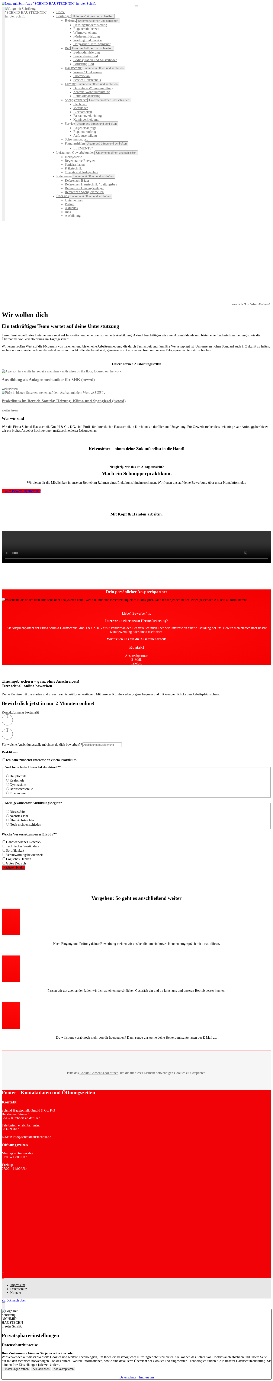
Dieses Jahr (17, 812)
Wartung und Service (87, 40)
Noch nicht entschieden (25, 824)
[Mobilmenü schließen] (3, 114)
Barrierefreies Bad (85, 56)
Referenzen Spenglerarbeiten (84, 192)
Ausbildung (73, 215)
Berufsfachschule (21, 789)
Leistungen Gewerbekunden (75, 152)
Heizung (70, 20)
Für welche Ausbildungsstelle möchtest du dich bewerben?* (42, 744)
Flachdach (80, 104)
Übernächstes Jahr (22, 820)
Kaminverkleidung (86, 119)
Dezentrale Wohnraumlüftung (93, 88)
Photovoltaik (81, 76)
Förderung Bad (83, 64)
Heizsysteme (73, 157)
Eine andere (18, 793)
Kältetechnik (73, 168)
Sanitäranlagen (75, 164)
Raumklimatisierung (86, 96)
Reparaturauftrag (84, 131)
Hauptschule (18, 776)
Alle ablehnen (41, 1369)
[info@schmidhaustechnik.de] (3, 1275)
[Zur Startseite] (49, 3)
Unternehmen (74, 200)
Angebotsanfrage (84, 128)
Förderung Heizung (86, 36)
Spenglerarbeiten (76, 100)
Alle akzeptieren (64, 1369)
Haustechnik (73, 68)
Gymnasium (18, 784)
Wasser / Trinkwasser (87, 72)
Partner (69, 204)
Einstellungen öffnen (16, 1369)
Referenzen (64, 176)
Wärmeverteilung (85, 32)
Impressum (17, 1285)
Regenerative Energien (80, 160)
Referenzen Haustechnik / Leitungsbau (91, 184)
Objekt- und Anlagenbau (81, 172)
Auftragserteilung (85, 135)
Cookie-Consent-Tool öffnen (99, 1073)
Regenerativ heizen (86, 28)
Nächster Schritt (13, 867)
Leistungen (63, 16)
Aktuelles (71, 208)
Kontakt (15, 1292)
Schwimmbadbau (76, 139)
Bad (67, 48)
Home (60, 12)
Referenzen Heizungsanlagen (84, 188)
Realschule (17, 780)
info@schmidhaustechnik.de (32, 1137)
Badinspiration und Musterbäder (95, 60)
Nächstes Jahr (19, 816)
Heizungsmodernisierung (90, 25)
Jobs (68, 212)
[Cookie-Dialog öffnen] (3, 1305)
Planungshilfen (75, 143)
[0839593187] (3, 1272)
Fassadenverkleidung (87, 115)
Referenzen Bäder (77, 180)
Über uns (62, 196)
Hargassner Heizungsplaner (91, 44)
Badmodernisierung (86, 52)
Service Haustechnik (87, 80)
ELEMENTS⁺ (83, 148)
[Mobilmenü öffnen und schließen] (136, 6)
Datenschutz (18, 1289)
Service (70, 123)
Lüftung (70, 84)
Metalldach (80, 108)
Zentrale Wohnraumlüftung (91, 92)
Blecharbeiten (82, 112)
